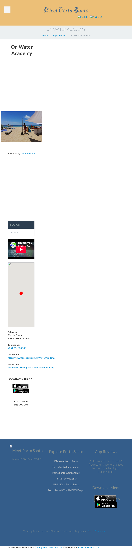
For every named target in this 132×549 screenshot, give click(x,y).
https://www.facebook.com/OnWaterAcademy (31, 357)
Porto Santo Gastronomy (66, 472)
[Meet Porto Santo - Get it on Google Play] (21, 390)
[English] (83, 17)
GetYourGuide (28, 153)
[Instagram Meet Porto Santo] (36, 469)
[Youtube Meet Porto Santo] (26, 479)
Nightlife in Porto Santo (66, 484)
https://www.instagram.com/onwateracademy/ (31, 367)
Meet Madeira (96, 531)
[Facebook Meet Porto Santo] (16, 469)
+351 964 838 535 (17, 348)
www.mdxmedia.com (88, 547)
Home (45, 35)
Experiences (59, 35)
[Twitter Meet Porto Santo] (26, 469)
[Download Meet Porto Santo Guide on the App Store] (105, 498)
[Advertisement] (21, 84)
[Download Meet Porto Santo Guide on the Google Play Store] (106, 504)
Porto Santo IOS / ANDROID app (66, 490)
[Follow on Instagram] (21, 422)
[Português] (96, 17)
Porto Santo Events (66, 478)
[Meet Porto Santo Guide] (26, 451)
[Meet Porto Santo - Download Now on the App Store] (20, 385)
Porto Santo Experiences (66, 466)
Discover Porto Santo (66, 461)
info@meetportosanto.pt (49, 547)
